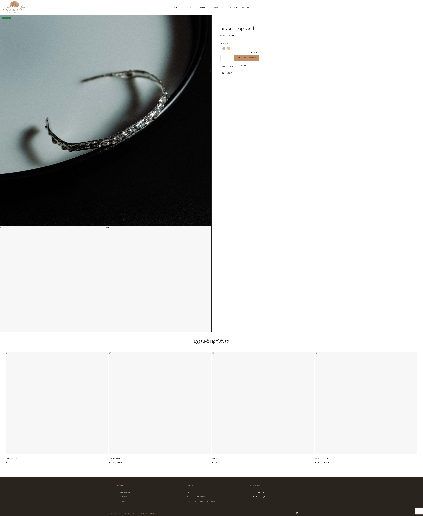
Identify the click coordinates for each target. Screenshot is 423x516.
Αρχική (177, 7)
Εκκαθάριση (255, 52)
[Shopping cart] (419, 7)
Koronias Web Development (145, 513)
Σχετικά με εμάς (217, 7)
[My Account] (412, 7)
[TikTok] (261, 506)
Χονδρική (245, 7)
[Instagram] (253, 506)
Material (225, 43)
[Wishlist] (415, 7)
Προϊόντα (187, 7)
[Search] (408, 7)
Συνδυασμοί (201, 7)
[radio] (224, 48)
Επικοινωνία (232, 7)
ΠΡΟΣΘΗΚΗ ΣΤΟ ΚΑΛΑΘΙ (247, 58)
